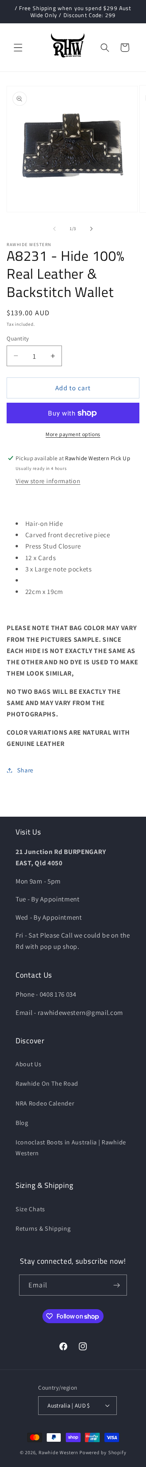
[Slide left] (54, 228)
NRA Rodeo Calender (45, 1103)
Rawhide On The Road (47, 1083)
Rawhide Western (58, 1452)
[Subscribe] (117, 1285)
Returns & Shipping (43, 1228)
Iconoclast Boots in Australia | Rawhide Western (71, 1147)
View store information (48, 481)
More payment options (73, 434)
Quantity (18, 338)
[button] (18, 48)
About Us (29, 1064)
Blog (22, 1123)
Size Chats (30, 1209)
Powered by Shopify (103, 1452)
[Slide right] (91, 228)
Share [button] (25, 770)
